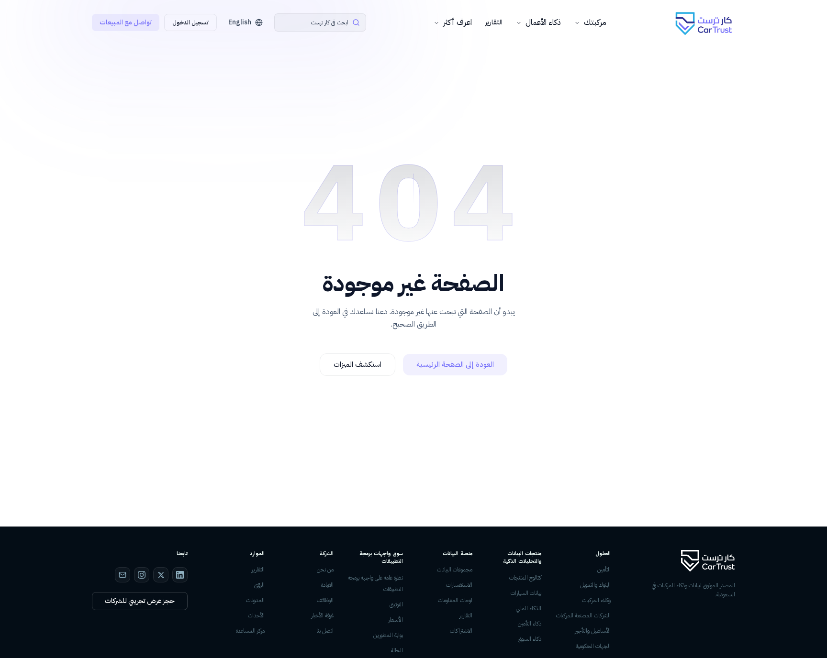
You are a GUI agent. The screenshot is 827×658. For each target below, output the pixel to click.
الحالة (397, 650)
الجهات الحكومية (593, 646)
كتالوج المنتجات (525, 577)
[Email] (122, 574)
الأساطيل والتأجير (593, 630)
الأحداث (256, 615)
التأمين (604, 569)
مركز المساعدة (250, 630)
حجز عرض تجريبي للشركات (140, 601)
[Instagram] (141, 574)
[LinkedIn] (180, 574)
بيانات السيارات (526, 593)
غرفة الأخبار (322, 615)
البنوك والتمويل (595, 585)
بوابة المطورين (388, 635)
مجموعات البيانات (454, 569)
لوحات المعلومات (455, 600)
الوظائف (325, 600)
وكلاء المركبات (596, 600)
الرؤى (259, 585)
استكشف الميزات (357, 364)
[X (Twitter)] (160, 574)
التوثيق (396, 604)
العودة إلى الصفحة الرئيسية (455, 364)
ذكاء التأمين (529, 623)
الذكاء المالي (528, 608)
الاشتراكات (461, 630)
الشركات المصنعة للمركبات (583, 615)
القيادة (327, 585)
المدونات (255, 600)
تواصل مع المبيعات (126, 22)
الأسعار (395, 619)
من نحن (325, 569)
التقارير (494, 22)
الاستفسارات (459, 585)
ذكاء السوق (529, 639)
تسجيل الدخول (190, 22)
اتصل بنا (325, 630)
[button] (320, 22)
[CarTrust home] (704, 23)
